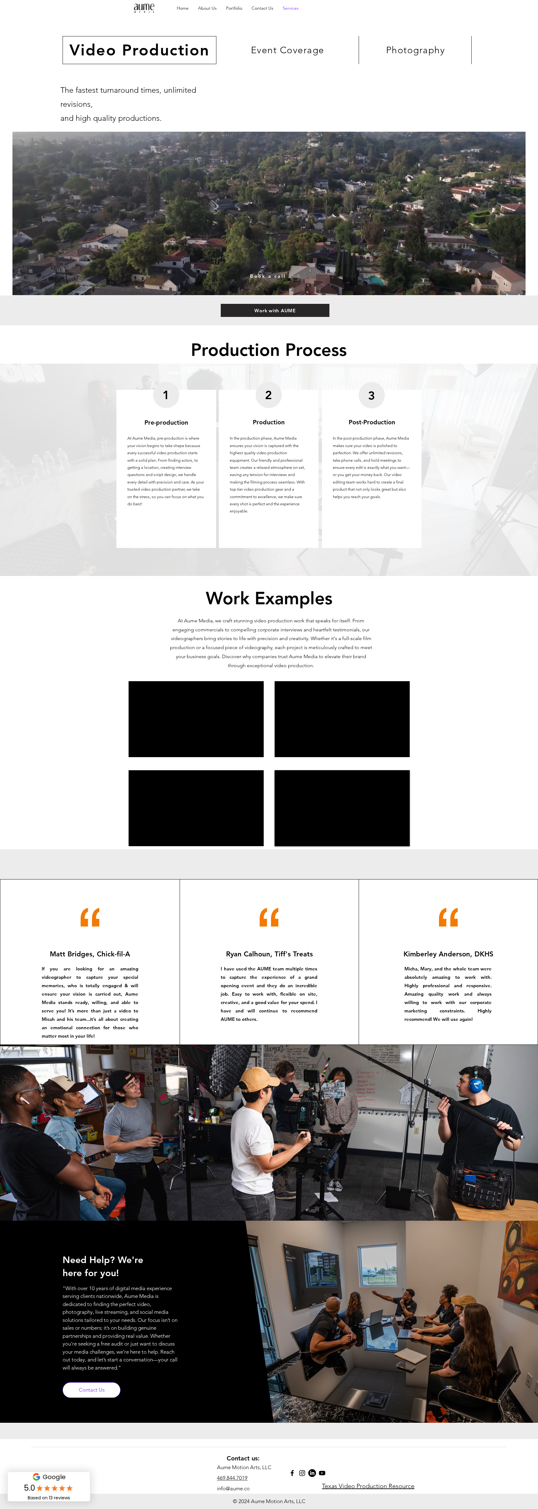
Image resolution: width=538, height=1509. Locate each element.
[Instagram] (302, 1473)
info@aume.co (233, 1488)
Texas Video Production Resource (368, 1486)
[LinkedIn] (312, 1473)
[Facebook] (292, 1473)
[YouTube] (322, 1473)
